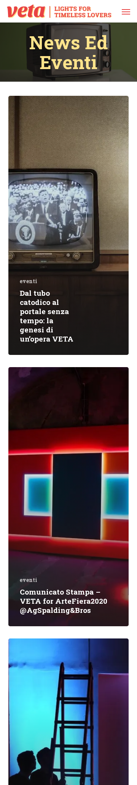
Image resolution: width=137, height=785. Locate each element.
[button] (126, 11)
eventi (28, 281)
